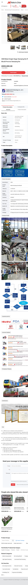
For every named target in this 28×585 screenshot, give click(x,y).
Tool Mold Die (15, 569)
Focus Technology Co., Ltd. (17, 579)
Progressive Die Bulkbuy (17, 572)
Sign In (3, 100)
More (2, 574)
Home (2, 9)
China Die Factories (18, 565)
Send (13, 484)
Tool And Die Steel (6, 569)
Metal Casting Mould (6, 556)
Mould (22, 9)
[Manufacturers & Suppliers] (14, 2)
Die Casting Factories (6, 565)
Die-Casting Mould (18, 556)
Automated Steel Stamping (20, 559)
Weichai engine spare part (6, 543)
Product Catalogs (20, 540)
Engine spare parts (18, 543)
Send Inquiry (13, 72)
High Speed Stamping (6, 559)
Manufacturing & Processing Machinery (12, 9)
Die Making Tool (5, 572)
